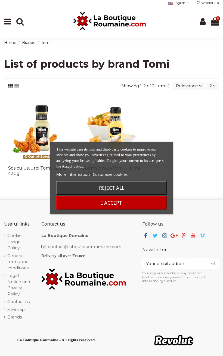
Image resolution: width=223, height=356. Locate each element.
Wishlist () (209, 3)
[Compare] (66, 115)
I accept (111, 202)
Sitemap (16, 309)
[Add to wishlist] (66, 106)
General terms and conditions (18, 261)
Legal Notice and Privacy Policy (18, 284)
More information (73, 174)
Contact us (18, 301)
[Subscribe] (213, 263)
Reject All (111, 188)
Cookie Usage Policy (14, 241)
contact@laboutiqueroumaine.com (84, 246)
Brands (14, 317)
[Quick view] (66, 125)
